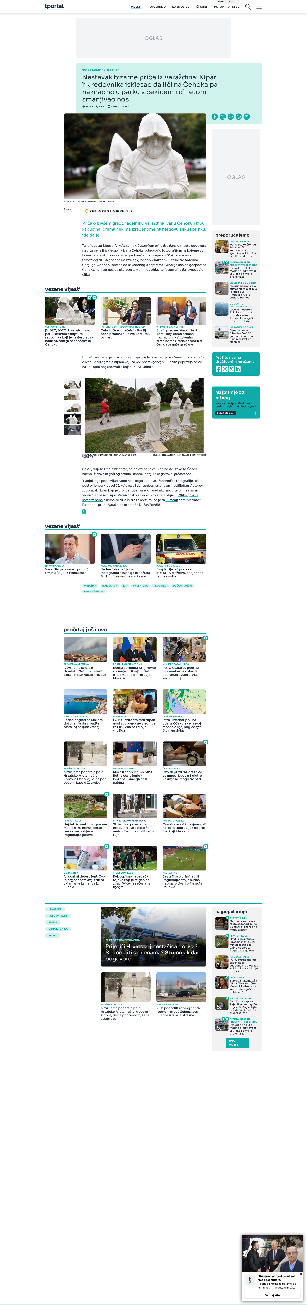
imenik (221, 2)
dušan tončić (182, 585)
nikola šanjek (93, 591)
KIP (125, 585)
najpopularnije (231, 911)
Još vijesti (234, 1043)
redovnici (160, 585)
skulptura (140, 585)
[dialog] (272, 1268)
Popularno (157, 6)
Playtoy (233, 2)
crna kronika (58, 928)
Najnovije (180, 6)
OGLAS (153, 38)
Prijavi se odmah (225, 413)
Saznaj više (272, 1295)
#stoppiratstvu (227, 6)
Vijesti (136, 6)
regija (52, 922)
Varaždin (90, 585)
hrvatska (55, 909)
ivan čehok (109, 585)
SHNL (204, 6)
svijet (52, 935)
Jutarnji (171, 500)
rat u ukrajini (57, 915)
